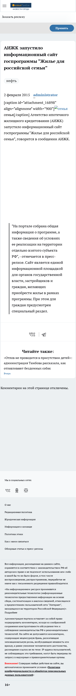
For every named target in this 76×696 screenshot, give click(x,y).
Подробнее (11, 612)
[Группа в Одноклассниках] (17, 490)
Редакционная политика (18, 512)
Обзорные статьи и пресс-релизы (24, 548)
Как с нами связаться (17, 541)
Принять (62, 28)
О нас (8, 504)
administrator (45, 95)
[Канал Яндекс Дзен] (26, 490)
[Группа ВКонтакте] (8, 490)
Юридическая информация (20, 519)
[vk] (32, 334)
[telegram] (45, 334)
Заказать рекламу (13, 17)
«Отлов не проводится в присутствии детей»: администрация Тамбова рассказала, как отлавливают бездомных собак (38, 365)
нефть (11, 80)
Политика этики (14, 534)
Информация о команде (18, 526)
